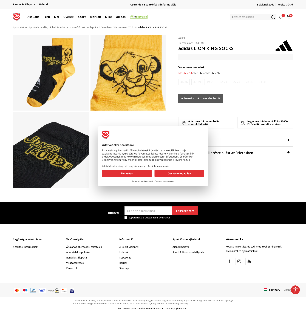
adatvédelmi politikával (157, 217)
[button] (41, 17)
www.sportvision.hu (135, 308)
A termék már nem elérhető (200, 98)
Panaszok (72, 268)
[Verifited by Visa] (72, 290)
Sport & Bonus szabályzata (188, 252)
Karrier (123, 263)
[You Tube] (249, 261)
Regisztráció (285, 4)
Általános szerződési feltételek (84, 247)
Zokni (132, 27)
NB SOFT (160, 308)
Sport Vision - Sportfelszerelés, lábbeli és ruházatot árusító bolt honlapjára (55, 27)
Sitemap (124, 268)
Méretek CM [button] (213, 73)
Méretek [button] (199, 73)
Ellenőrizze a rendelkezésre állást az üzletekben (215, 153)
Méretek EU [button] (185, 73)
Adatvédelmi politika (78, 252)
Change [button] (288, 289)
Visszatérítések (75, 263)
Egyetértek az (149, 217)
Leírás (183, 140)
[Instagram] (239, 261)
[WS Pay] (53, 290)
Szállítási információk (25, 247)
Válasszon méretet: (191, 67)
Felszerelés (120, 27)
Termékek (106, 27)
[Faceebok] (229, 261)
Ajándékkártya (180, 247)
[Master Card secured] (64, 290)
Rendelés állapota (76, 257)
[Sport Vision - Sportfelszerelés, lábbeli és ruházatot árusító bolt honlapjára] (16, 16)
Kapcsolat (125, 257)
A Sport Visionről (128, 247)
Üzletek (123, 252)
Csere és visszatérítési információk (153, 4)
